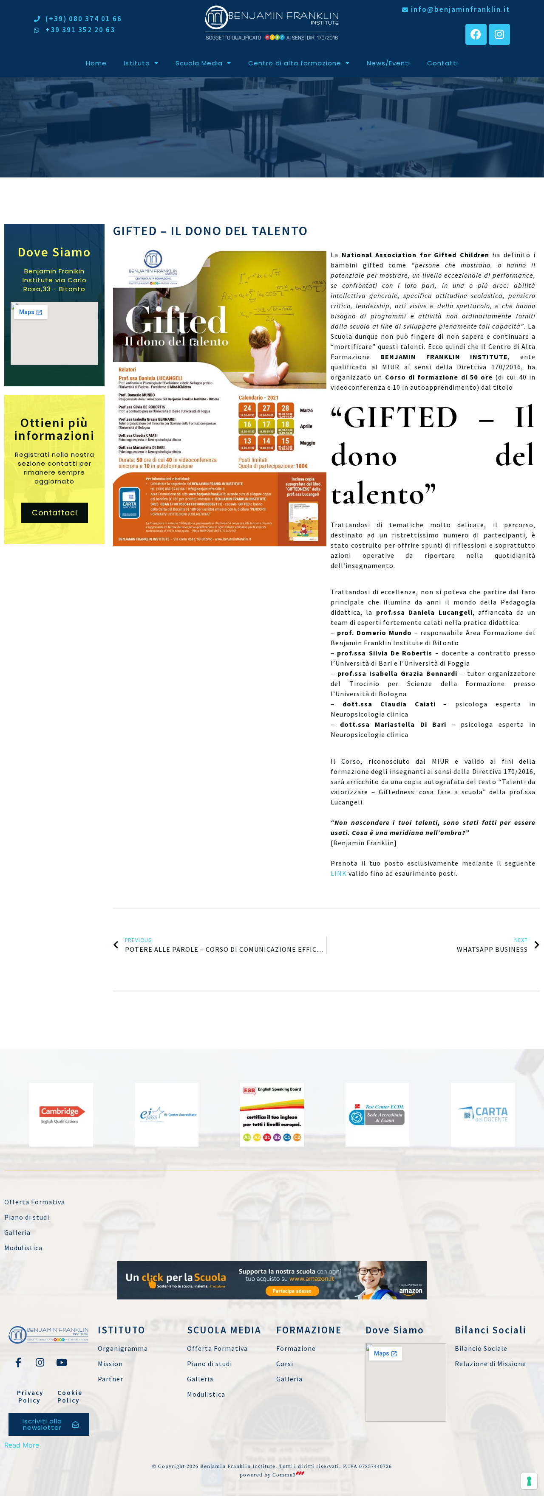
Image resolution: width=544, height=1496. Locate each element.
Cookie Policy (69, 1396)
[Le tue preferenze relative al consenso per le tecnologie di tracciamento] (529, 1481)
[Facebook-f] (18, 1362)
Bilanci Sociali (490, 1330)
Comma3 (284, 1475)
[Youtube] (61, 1362)
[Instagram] (499, 34)
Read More (21, 1445)
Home (96, 63)
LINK (339, 873)
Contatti (442, 63)
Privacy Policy (30, 1396)
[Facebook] (476, 34)
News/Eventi (388, 63)
